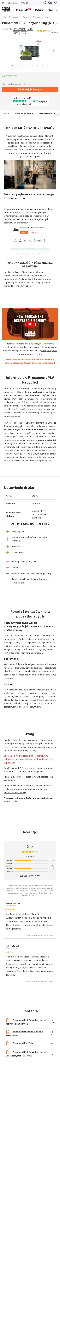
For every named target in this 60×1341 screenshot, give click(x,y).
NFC (16, 33)
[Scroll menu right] (57, 10)
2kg (30, 28)
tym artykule (10, 801)
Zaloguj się (23, 876)
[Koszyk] (55, 2)
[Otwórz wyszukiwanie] (45, 2)
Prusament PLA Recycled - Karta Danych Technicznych (25, 1022)
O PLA (6, 113)
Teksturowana (39, 514)
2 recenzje (54, 30)
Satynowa (36, 517)
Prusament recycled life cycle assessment (24, 1033)
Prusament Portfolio (23, 1042)
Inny (24, 33)
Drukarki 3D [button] (23, 9)
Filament (14, 17)
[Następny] (53, 50)
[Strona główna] (5, 17)
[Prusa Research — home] (6, 9)
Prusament (27, 17)
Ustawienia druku (24, 113)
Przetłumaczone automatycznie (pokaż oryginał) (40, 935)
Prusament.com (46, 362)
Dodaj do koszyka (32, 89)
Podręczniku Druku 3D (15, 792)
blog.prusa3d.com (22, 362)
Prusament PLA (41, 17)
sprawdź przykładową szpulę (19, 285)
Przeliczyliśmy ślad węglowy (19, 343)
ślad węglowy (24, 739)
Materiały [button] (40, 10)
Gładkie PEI (37, 510)
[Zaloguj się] (50, 2)
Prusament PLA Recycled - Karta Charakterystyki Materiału (25, 1053)
